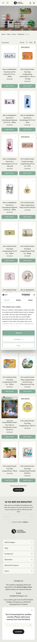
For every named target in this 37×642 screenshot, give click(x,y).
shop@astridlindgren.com (18, 596)
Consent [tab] (7, 300)
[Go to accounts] (30, 2)
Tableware (21, 34)
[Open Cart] (33, 2)
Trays (27, 34)
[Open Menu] (3, 3)
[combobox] (18, 625)
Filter (30, 42)
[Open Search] (8, 3)
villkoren (25, 522)
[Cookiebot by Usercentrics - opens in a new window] (22, 295)
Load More (18, 490)
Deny (18, 345)
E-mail (18, 593)
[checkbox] (10, 522)
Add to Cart (10, 86)
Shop (8, 34)
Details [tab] (18, 300)
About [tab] (30, 300)
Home (3, 34)
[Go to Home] (18, 2)
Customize (17, 339)
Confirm (18, 632)
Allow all (18, 333)
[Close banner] (34, 295)
